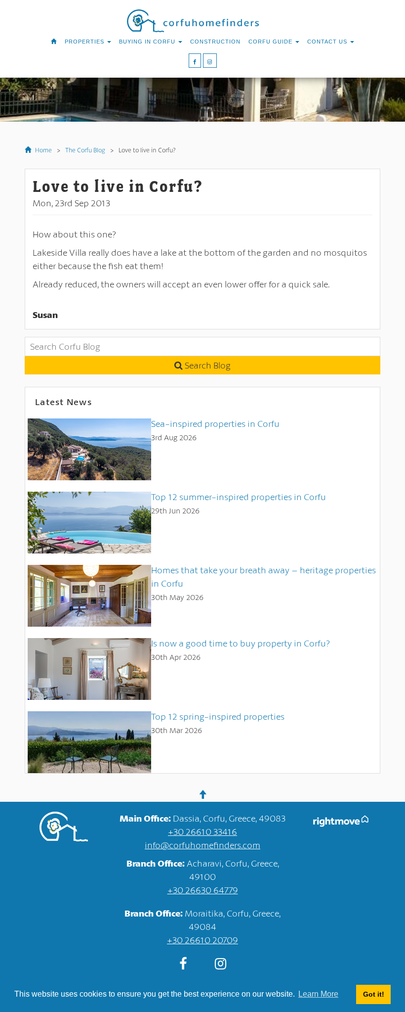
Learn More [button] (318, 994)
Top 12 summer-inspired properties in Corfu (238, 497)
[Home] (54, 41)
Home (43, 150)
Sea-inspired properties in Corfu (215, 423)
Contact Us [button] (328, 42)
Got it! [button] (373, 994)
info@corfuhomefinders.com (202, 845)
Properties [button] (85, 42)
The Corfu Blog (85, 150)
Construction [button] (215, 42)
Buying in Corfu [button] (148, 42)
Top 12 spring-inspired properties (217, 716)
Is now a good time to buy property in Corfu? (240, 643)
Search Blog (207, 365)
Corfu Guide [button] (271, 42)
